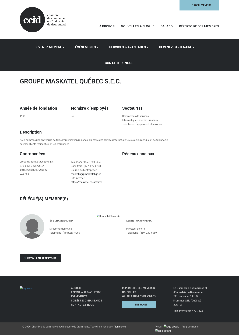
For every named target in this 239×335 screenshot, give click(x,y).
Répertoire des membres (199, 26)
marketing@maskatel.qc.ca (86, 174)
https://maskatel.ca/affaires (86, 182)
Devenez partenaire (175, 47)
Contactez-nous (119, 63)
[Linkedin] (152, 5)
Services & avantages (127, 47)
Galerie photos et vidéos (139, 296)
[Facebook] (145, 5)
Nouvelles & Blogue (137, 26)
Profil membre (201, 5)
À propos (107, 26)
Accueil (76, 288)
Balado (167, 26)
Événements (85, 47)
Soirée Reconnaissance (86, 300)
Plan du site (120, 326)
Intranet (141, 304)
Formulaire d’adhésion (86, 292)
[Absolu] (172, 326)
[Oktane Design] (164, 330)
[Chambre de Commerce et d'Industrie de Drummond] (43, 19)
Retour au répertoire (41, 258)
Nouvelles (129, 292)
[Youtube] (160, 5)
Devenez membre (48, 47)
